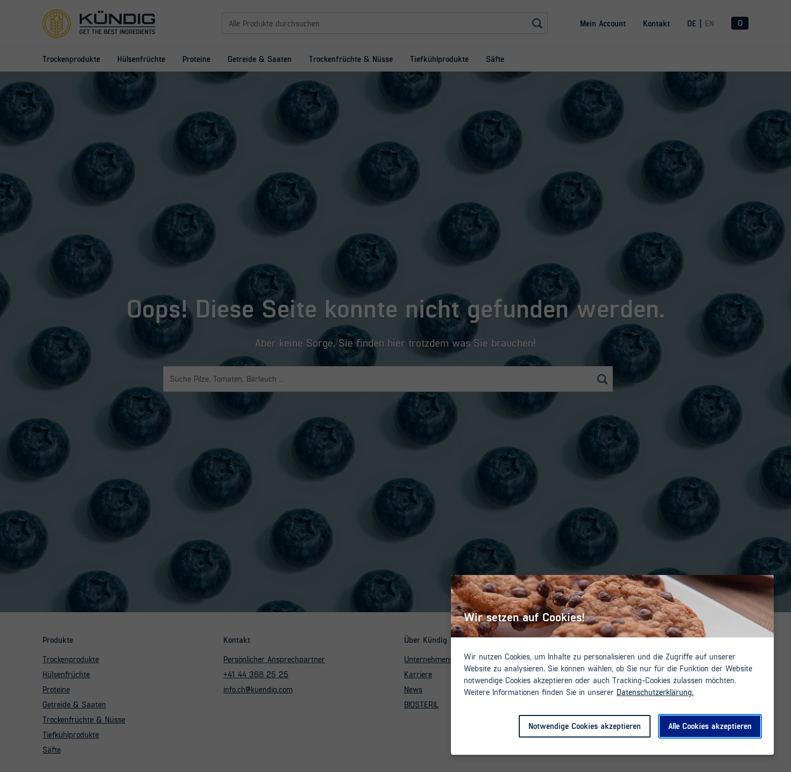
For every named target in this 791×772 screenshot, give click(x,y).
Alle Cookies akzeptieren (710, 726)
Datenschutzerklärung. (655, 692)
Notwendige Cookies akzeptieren (584, 726)
